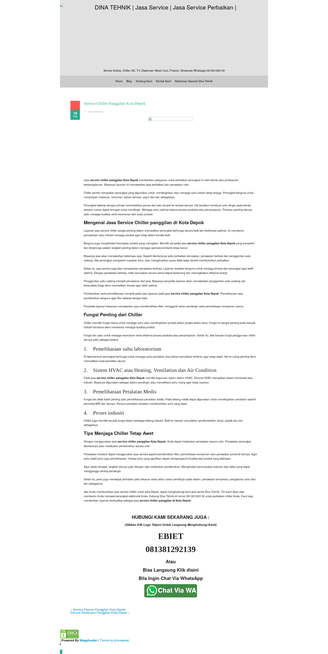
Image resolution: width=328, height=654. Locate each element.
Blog (129, 81)
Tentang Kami (144, 81)
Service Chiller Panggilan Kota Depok (115, 103)
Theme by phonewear (114, 640)
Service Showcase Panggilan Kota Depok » (99, 612)
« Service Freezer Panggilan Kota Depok (97, 609)
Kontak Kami (163, 81)
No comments (96, 111)
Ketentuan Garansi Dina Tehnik (194, 81)
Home (119, 81)
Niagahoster (88, 640)
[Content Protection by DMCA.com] (69, 633)
